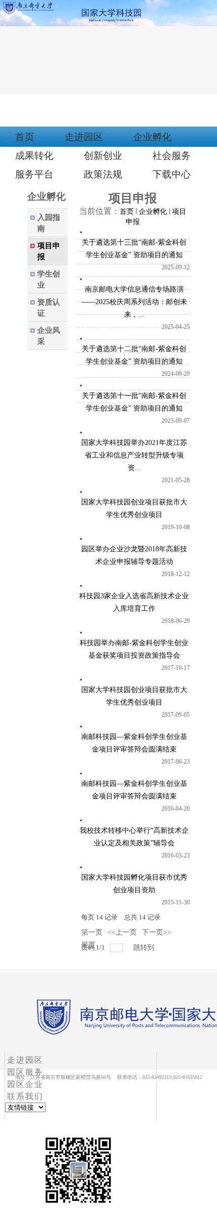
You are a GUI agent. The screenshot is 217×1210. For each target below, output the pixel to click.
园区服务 (25, 1072)
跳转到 (144, 947)
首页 (127, 211)
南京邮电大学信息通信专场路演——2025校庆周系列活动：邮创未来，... (134, 301)
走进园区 (25, 1060)
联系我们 (25, 1096)
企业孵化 (153, 211)
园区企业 (25, 1084)
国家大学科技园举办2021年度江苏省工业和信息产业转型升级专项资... (134, 455)
